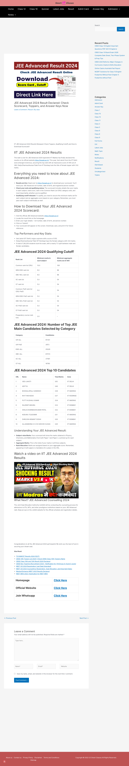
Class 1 (97, 110)
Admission (113, 9)
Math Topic (99, 151)
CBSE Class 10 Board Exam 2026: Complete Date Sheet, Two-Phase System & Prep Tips (110, 55)
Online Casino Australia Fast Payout (107, 68)
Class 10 (34, 9)
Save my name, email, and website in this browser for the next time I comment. (45, 674)
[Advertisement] (46, 39)
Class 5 (97, 127)
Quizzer (45, 9)
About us (9, 758)
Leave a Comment (20, 110)
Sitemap (33, 760)
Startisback (99, 165)
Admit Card (83, 9)
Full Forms (98, 141)
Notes (11, 15)
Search (97, 25)
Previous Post (10, 618)
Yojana (97, 175)
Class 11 (97, 120)
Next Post (84, 618)
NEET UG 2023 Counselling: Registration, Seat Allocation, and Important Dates (44, 569)
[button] (119, 9)
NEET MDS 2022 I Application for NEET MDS (32, 574)
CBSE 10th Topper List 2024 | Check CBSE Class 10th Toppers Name (40, 559)
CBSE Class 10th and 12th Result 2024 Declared (33, 561)
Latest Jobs (58, 9)
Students (98, 168)
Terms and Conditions (51, 758)
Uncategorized (100, 171)
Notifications (99, 158)
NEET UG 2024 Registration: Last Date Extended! (33, 566)
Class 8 (97, 134)
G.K (96, 144)
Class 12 (22, 9)
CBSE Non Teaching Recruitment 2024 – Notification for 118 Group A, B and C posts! (46, 564)
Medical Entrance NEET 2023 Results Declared (32, 571)
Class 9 (97, 137)
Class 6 (97, 131)
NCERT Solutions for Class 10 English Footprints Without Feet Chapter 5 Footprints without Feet (108, 75)
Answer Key (98, 9)
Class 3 (97, 124)
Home (11, 9)
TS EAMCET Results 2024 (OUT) (28, 556)
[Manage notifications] (4, 761)
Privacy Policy (28, 758)
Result (71, 9)
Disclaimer (38, 758)
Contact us (17, 758)
